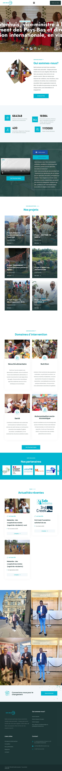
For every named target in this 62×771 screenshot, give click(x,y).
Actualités (7, 744)
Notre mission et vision (38, 719)
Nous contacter (49, 693)
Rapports (7, 749)
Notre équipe (35, 722)
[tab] (40, 152)
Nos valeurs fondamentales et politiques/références (40, 725)
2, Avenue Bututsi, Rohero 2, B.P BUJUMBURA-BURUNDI (42, 742)
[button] (33, 2)
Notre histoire (35, 716)
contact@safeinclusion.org (41, 746)
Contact (7, 752)
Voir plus (9, 243)
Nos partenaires (9, 746)
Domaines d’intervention (11, 741)
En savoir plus (41, 96)
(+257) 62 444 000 (39, 749)
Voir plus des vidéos (15, 178)
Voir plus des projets (31, 447)
